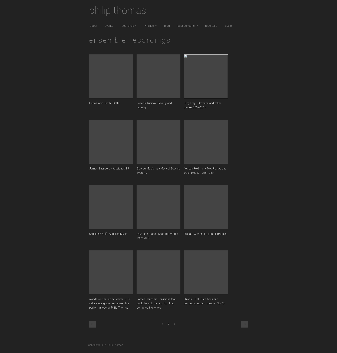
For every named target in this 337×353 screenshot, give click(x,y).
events (109, 25)
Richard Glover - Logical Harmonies (205, 234)
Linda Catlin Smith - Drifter (104, 103)
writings (149, 25)
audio (228, 25)
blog (167, 25)
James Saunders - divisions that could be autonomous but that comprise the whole (156, 303)
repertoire (211, 25)
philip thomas (117, 10)
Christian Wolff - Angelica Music (108, 234)
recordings (127, 25)
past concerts (186, 25)
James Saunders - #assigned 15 (109, 168)
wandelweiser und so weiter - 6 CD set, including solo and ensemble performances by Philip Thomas (110, 303)
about (93, 25)
